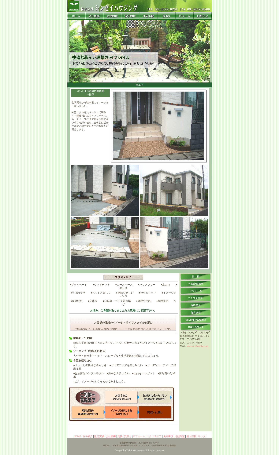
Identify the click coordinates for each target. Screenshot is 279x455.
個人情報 (191, 436)
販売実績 (99, 436)
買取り (128, 436)
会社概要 (111, 436)
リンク (201, 436)
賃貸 (119, 436)
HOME (77, 436)
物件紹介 (88, 436)
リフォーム (139, 436)
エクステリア (154, 436)
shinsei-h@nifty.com (197, 345)
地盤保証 (180, 436)
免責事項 (168, 436)
